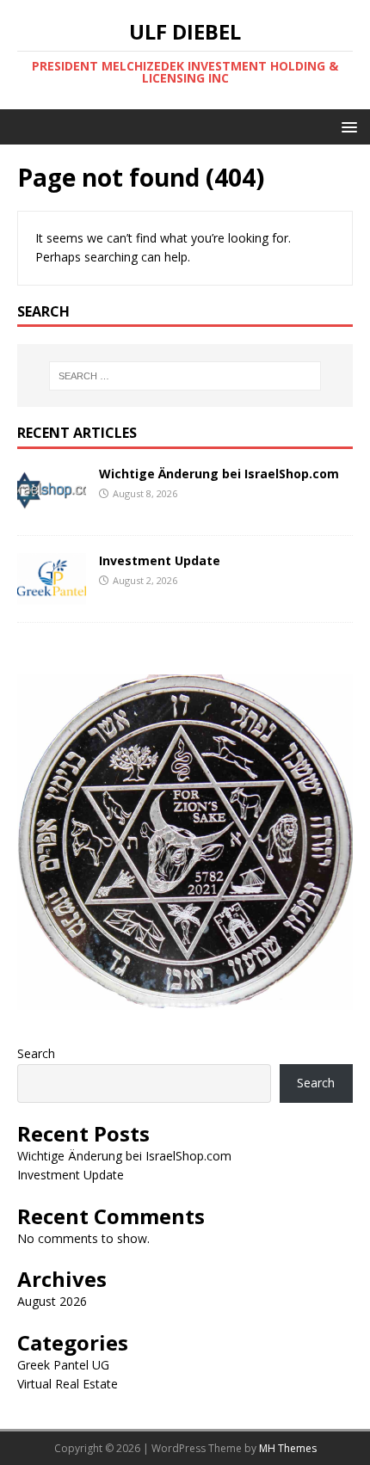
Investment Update (159, 560)
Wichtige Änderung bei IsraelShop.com (219, 473)
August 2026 (52, 1301)
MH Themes (288, 1448)
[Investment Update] (51, 595)
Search (36, 1053)
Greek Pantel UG (63, 1365)
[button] (346, 126)
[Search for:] (185, 376)
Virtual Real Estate (67, 1384)
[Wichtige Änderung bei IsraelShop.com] (51, 508)
